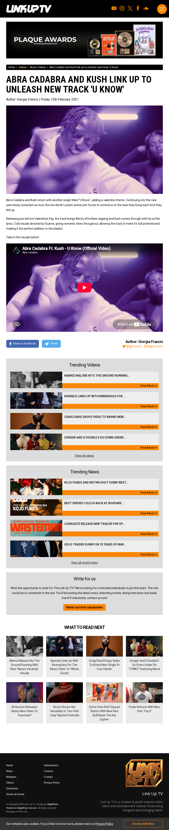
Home (11, 67)
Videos (23, 67)
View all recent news (84, 562)
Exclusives (12, 788)
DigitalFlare (52, 804)
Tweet (54, 343)
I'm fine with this (143, 823)
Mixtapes (11, 776)
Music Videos (38, 67)
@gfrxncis (134, 346)
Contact (48, 776)
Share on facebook (24, 343)
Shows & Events (15, 794)
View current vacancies (84, 607)
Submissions (51, 765)
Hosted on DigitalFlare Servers (21, 808)
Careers (48, 771)
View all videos (84, 455)
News (9, 771)
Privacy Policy (52, 782)
